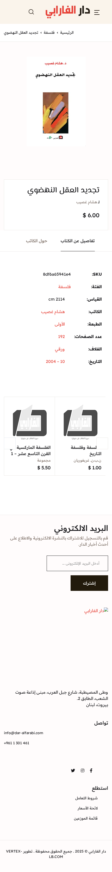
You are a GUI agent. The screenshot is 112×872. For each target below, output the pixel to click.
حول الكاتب (36, 240)
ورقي (60, 348)
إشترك (89, 583)
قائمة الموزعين (86, 818)
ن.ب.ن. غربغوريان (87, 460)
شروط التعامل (86, 798)
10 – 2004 (55, 361)
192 (61, 336)
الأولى (60, 324)
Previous (10, 443)
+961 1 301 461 (16, 743)
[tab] (78, 240)
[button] (96, 12)
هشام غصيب (86, 202)
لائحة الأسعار (88, 808)
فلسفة (49, 32)
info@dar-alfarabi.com (23, 733)
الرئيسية (67, 32)
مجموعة (44, 460)
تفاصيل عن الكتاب (78, 240)
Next (102, 443)
